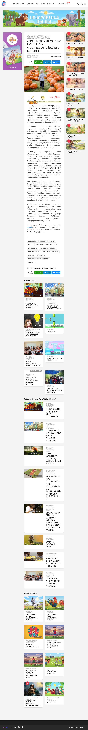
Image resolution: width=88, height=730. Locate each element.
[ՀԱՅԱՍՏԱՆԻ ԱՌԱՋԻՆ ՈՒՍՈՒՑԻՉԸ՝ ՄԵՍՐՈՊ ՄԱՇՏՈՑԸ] (33, 689)
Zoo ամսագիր (32, 241)
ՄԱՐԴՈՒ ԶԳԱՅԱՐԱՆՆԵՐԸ (32, 646)
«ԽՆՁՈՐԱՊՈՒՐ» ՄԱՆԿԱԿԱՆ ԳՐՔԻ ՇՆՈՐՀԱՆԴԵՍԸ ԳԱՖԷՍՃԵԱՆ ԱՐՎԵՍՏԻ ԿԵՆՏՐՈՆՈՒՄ (53, 487)
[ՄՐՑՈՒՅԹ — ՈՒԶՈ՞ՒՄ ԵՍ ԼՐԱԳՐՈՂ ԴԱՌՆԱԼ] (33, 348)
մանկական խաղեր (34, 251)
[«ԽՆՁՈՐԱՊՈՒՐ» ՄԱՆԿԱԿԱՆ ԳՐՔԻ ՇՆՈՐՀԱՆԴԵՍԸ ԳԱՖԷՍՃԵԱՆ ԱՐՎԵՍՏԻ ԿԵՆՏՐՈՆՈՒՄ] (33, 473)
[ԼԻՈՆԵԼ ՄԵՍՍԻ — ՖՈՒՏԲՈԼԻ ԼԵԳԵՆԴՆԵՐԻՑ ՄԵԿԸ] (54, 632)
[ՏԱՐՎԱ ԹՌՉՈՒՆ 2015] (33, 540)
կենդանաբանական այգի (48, 248)
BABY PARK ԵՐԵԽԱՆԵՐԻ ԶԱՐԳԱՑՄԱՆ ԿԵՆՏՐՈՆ (53, 562)
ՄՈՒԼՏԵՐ (42, 4)
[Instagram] (15, 727)
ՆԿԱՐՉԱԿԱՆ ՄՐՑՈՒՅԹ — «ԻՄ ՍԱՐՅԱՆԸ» (32, 305)
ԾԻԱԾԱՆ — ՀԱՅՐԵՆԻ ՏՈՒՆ (74, 58)
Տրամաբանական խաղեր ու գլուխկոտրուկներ (33, 330)
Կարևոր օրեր (50, 447)
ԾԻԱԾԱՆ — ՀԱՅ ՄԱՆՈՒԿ (72, 104)
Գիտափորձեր (49, 505)
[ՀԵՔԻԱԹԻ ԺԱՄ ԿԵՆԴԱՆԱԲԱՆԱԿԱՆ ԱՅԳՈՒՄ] (54, 377)
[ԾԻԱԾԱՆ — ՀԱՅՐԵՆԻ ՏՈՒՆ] (75, 51)
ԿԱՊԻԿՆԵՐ (51, 702)
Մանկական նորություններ (39, 36)
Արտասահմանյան (50, 470)
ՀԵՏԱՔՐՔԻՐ (35, 640)
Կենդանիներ (49, 537)
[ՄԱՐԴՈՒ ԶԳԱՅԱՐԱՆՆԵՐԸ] (33, 632)
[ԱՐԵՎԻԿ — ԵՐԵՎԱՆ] (75, 83)
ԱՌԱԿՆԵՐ (53, 4)
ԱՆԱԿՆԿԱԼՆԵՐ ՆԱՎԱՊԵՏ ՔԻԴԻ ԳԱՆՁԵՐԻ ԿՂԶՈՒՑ (54, 307)
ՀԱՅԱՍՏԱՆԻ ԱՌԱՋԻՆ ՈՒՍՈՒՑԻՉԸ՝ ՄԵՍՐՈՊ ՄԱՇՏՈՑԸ (33, 702)
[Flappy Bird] (54, 321)
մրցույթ (31, 255)
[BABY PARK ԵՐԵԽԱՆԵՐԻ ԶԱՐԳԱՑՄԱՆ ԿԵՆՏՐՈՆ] (33, 556)
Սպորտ (55, 640)
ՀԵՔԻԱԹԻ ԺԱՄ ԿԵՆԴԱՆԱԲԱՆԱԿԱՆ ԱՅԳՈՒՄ (54, 390)
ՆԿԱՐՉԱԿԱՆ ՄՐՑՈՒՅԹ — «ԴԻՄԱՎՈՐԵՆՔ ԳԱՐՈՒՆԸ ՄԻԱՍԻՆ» (32, 380)
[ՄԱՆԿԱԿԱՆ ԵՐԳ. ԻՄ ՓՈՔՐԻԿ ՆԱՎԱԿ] (75, 113)
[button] (70, 3)
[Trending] (27, 683)
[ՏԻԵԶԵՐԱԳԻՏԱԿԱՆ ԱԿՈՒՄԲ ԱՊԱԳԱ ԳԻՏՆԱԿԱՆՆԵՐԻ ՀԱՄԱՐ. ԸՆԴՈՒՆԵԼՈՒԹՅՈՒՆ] (33, 508)
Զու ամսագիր (32, 248)
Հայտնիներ (50, 640)
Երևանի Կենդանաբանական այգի (46, 244)
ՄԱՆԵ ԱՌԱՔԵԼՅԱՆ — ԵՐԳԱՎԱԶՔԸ (75, 74)
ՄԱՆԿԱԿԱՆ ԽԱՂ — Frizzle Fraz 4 (54, 359)
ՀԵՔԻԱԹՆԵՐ (20, 4)
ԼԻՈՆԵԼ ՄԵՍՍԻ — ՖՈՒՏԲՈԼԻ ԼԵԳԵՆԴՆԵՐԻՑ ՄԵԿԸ (54, 645)
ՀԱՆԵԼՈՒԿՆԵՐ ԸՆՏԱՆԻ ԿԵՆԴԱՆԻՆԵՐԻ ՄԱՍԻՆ (53, 617)
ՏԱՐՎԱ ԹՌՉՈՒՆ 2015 (51, 544)
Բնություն (29, 640)
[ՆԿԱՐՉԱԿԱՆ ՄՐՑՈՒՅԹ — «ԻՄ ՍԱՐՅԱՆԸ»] (33, 290)
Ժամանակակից (50, 471)
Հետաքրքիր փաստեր (51, 553)
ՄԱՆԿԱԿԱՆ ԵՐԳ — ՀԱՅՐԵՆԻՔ (74, 152)
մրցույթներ (41, 255)
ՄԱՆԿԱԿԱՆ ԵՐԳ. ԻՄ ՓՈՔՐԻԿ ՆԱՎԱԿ (74, 120)
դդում (30, 244)
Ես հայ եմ (28, 697)
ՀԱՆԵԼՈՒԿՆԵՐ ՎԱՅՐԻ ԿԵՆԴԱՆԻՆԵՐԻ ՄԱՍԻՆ (32, 617)
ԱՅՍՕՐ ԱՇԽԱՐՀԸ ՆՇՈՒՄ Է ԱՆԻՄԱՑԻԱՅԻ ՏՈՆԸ (53, 458)
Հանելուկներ (29, 612)
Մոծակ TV (64, 3)
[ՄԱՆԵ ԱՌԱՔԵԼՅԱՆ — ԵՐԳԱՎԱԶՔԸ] (75, 67)
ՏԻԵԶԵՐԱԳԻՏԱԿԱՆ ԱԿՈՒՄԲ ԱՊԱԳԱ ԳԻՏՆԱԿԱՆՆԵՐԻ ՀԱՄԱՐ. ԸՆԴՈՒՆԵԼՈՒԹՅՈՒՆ (53, 521)
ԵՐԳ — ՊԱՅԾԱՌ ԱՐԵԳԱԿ (73, 136)
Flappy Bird (51, 331)
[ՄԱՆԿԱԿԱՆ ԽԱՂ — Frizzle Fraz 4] (54, 348)
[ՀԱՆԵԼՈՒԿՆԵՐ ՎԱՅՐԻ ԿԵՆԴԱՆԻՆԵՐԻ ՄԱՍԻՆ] (33, 603)
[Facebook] (11, 727)
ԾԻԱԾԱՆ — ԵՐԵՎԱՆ (74, 43)
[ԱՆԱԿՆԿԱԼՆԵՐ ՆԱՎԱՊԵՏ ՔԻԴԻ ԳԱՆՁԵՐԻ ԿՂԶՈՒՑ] (54, 290)
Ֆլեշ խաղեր (50, 329)
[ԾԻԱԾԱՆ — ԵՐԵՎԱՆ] (75, 37)
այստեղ (30, 227)
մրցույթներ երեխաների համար (38, 259)
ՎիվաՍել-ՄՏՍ (32, 262)
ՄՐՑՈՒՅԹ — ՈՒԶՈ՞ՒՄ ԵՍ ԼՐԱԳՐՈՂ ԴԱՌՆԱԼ (33, 363)
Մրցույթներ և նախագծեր (38, 38)
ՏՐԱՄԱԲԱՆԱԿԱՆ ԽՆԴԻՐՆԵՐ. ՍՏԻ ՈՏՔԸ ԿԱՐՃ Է (33, 334)
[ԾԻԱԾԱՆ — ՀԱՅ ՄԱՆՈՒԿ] (75, 97)
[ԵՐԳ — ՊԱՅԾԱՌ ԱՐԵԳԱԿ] (75, 129)
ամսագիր (43, 241)
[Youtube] (19, 727)
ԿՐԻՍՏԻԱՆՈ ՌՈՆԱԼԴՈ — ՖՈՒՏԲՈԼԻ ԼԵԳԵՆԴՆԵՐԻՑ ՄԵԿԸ (31, 673)
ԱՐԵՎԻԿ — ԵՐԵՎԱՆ (74, 89)
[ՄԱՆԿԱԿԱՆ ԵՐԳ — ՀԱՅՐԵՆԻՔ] (75, 144)
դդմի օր (52, 241)
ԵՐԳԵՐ (31, 4)
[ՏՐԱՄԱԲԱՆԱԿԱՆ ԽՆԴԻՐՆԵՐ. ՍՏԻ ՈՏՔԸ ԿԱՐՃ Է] (33, 321)
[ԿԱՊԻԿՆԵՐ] (54, 689)
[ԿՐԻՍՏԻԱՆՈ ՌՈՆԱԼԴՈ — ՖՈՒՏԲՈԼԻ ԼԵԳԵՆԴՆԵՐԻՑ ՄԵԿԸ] (33, 660)
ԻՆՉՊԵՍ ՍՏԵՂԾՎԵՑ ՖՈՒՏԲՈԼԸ (51, 672)
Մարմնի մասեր (30, 642)
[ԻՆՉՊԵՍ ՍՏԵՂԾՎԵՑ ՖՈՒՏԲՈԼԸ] (54, 660)
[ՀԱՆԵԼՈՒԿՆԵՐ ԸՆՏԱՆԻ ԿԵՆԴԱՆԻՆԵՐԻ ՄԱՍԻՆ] (54, 603)
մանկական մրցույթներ (50, 251)
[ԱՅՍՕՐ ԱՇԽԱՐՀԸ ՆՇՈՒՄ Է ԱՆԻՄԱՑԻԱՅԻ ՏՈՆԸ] (33, 450)
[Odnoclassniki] (22, 727)
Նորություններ (51, 303)
